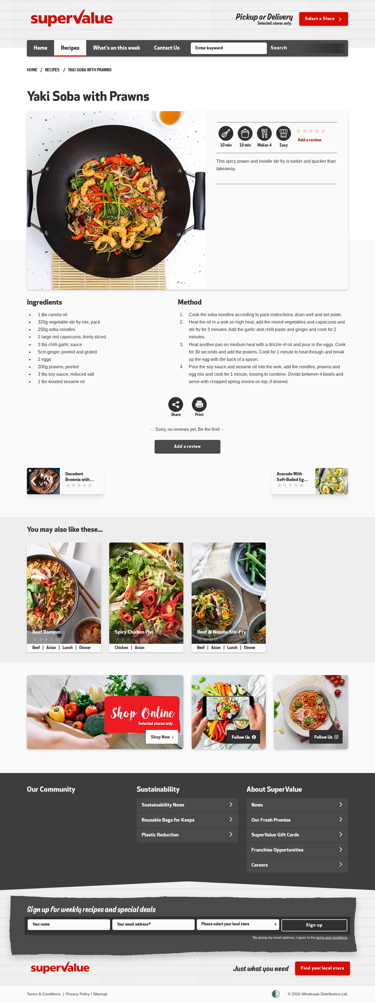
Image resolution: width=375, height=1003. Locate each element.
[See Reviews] (310, 132)
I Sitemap (99, 994)
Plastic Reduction (160, 835)
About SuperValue (274, 789)
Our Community (51, 789)
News (257, 805)
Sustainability (158, 789)
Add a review (309, 140)
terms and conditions (331, 938)
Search (279, 48)
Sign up (314, 925)
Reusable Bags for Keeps (168, 820)
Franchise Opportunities (277, 850)
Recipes (52, 70)
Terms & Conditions (44, 994)
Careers (259, 865)
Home (32, 70)
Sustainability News (163, 805)
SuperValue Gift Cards (275, 835)
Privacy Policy (78, 994)
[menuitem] (40, 48)
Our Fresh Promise (271, 820)
